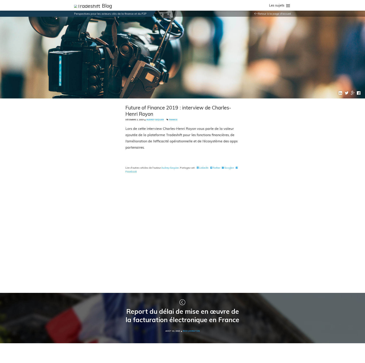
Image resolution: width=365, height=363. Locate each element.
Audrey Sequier (155, 119)
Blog (107, 6)
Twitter (216, 167)
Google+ (229, 167)
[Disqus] (182, 232)
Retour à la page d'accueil (274, 13)
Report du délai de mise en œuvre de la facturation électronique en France (182, 315)
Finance (173, 119)
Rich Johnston (191, 331)
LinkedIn (204, 167)
